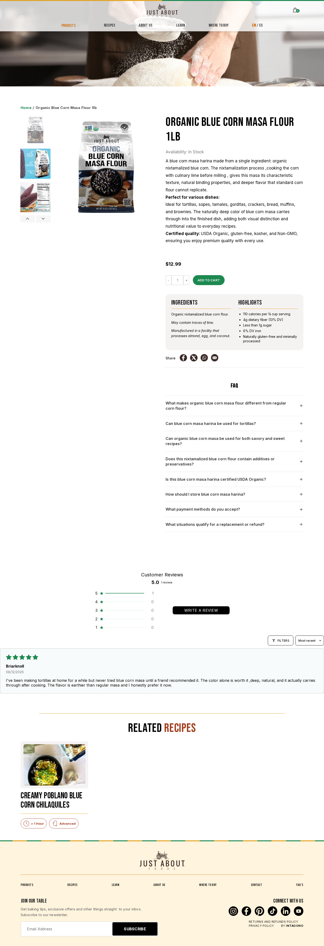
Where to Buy (208, 885)
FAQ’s (299, 885)
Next (43, 218)
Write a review (201, 610)
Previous (27, 218)
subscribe (135, 929)
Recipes (72, 885)
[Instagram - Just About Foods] (234, 914)
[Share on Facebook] (183, 358)
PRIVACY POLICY (261, 925)
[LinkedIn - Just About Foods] (286, 914)
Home (26, 107)
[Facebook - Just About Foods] (247, 914)
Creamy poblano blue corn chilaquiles (52, 800)
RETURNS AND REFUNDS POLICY (273, 921)
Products (27, 885)
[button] (124, 593)
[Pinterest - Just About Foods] (260, 914)
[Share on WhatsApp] (204, 358)
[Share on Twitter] (194, 358)
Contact (256, 885)
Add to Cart (209, 280)
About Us (159, 885)
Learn (116, 885)
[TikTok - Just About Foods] (273, 914)
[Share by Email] (214, 358)
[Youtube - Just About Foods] (298, 914)
